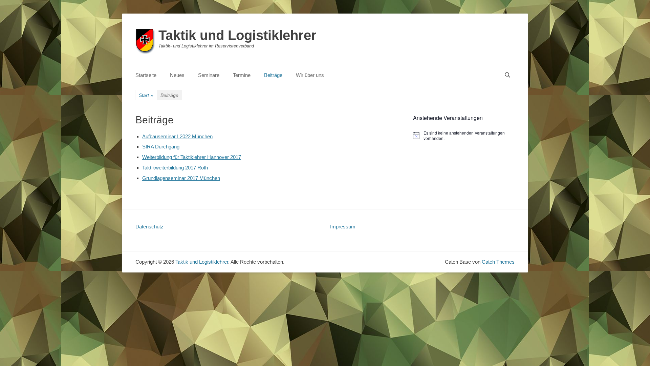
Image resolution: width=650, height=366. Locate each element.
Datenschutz (149, 226)
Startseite (145, 75)
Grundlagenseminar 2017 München (181, 178)
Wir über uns (310, 75)
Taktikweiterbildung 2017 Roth (175, 167)
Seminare (208, 75)
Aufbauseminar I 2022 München (177, 136)
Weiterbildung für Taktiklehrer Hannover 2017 (191, 157)
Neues (177, 75)
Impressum (342, 226)
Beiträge (273, 75)
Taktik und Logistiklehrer (237, 35)
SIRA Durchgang (160, 146)
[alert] (464, 135)
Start (146, 95)
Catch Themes (498, 262)
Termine (242, 75)
